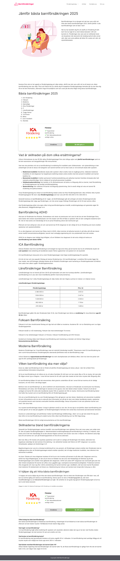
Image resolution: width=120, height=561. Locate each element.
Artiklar (84, 4)
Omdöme (53, 144)
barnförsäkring (37, 199)
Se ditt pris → (79, 144)
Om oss (102, 4)
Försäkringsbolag (72, 4)
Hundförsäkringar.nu (25, 480)
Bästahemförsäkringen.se (43, 480)
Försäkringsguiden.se (75, 478)
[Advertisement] (60, 71)
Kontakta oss (93, 4)
